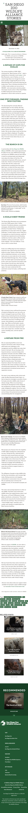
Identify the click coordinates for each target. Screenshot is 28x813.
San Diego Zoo (8, 736)
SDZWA (14, 544)
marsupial (10, 603)
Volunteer (7, 772)
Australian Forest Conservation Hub (14, 586)
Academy (7, 757)
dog (10, 601)
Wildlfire (14, 607)
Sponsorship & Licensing (10, 774)
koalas (20, 75)
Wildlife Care (14, 711)
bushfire (9, 599)
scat (12, 605)
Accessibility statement (6, 787)
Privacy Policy (16, 787)
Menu (14, 23)
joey (26, 601)
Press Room (7, 761)
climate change (16, 599)
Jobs (6, 770)
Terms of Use (24, 787)
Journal (6, 746)
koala (5, 603)
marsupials (17, 603)
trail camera (7, 607)
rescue (7, 605)
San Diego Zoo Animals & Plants (12, 749)
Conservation (4, 601)
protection (24, 603)
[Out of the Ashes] (14, 45)
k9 (1, 603)
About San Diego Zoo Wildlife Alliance (14, 785)
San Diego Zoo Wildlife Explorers (13, 759)
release (2, 605)
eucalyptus (21, 601)
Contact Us (21, 789)
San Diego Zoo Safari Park (11, 738)
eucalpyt (14, 601)
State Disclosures (8, 789)
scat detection (18, 605)
